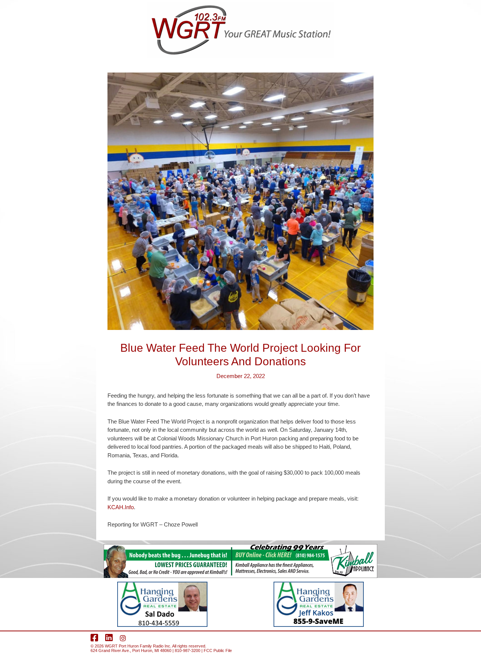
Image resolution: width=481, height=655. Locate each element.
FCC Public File (218, 650)
